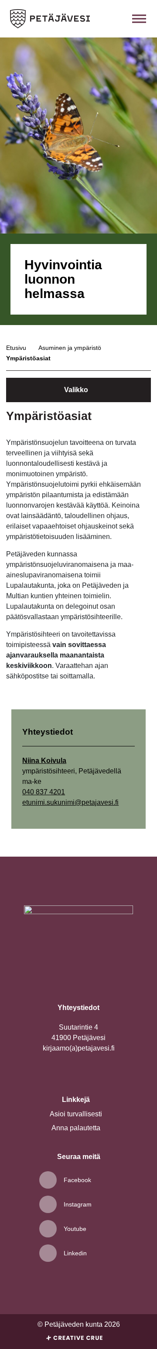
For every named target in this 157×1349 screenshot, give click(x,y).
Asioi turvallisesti (76, 1114)
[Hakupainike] (120, 18)
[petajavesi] (50, 19)
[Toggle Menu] (139, 18)
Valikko (76, 389)
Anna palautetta (75, 1128)
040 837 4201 (43, 792)
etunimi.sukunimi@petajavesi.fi (70, 802)
